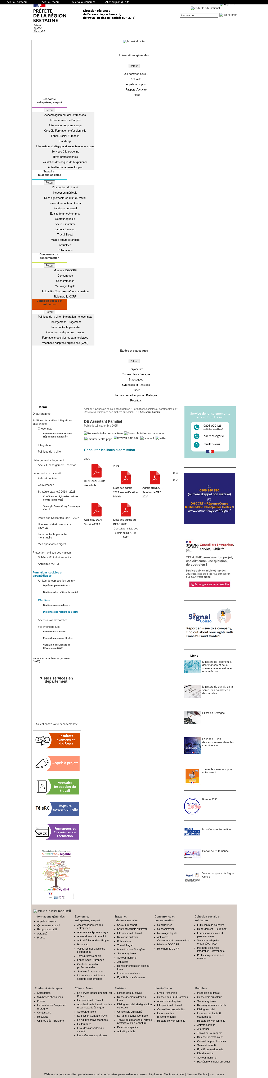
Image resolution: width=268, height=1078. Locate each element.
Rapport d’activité (136, 89)
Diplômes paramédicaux (56, 585)
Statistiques (136, 379)
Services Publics (197, 1074)
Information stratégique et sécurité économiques (65, 146)
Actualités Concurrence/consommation (65, 291)
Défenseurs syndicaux (210, 1037)
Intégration (44, 445)
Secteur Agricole (86, 1011)
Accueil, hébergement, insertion (57, 465)
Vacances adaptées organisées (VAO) (65, 342)
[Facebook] (148, 438)
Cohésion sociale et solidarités (112, 409)
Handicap (65, 141)
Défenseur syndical (128, 1027)
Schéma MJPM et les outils (55, 557)
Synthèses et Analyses (136, 384)
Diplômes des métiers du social (60, 592)
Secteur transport (65, 229)
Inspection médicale (65, 192)
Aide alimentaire (47, 478)
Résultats (136, 400)
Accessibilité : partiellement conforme (83, 1074)
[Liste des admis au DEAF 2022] (126, 515)
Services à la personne (65, 151)
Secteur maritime (65, 224)
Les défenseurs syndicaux (92, 1035)
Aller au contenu (17, 2)
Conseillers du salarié (129, 1011)
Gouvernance (46, 485)
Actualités (65, 245)
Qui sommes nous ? (136, 73)
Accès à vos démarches (52, 620)
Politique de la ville (49, 451)
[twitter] (161, 438)
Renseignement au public (212, 1005)
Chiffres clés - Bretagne (136, 374)
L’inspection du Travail (90, 1000)
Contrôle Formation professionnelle (65, 130)
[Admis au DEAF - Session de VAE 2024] (155, 483)
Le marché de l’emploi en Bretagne (136, 395)
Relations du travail (65, 208)
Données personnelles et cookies (127, 1074)
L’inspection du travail (129, 992)
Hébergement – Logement (65, 322)
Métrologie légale (65, 286)
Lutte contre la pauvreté (65, 327)
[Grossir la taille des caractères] (144, 433)
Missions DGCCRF (65, 270)
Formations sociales (54, 631)
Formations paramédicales (57, 638)
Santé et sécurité (206, 1045)
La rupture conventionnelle (92, 1019)
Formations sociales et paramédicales (65, 337)
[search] (199, 15)
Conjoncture (136, 369)
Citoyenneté (45, 428)
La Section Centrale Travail (92, 1015)
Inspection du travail (208, 992)
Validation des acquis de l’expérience (65, 162)
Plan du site (217, 1074)
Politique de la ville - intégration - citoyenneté (65, 316)
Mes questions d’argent (52, 544)
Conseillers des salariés (171, 1009)
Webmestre (51, 1074)
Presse (136, 94)
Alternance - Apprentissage (65, 125)
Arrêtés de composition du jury (56, 580)
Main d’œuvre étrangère (65, 239)
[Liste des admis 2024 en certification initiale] (126, 483)
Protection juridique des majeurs (65, 332)
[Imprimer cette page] (98, 439)
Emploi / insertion (167, 992)
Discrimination (205, 1053)
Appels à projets (136, 84)
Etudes (136, 390)
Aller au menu (50, 2)
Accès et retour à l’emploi (65, 120)
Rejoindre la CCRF (65, 296)
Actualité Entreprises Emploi (65, 167)
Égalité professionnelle (210, 1049)
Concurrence (65, 275)
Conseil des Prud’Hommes (172, 997)
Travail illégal (65, 234)
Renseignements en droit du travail (65, 197)
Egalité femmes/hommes (65, 213)
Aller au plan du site (117, 2)
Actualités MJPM (48, 564)
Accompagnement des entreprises (65, 114)
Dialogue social (206, 1009)
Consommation (65, 280)
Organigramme (41, 413)
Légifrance (155, 1074)
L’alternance (84, 1024)
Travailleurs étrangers (209, 1033)
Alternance (203, 1029)
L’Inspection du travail (65, 187)
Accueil (88, 409)
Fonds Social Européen (65, 135)
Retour (134, 65)
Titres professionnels (65, 156)
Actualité (136, 79)
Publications (65, 250)
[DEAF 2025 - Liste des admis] (96, 476)
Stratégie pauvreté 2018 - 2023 (56, 491)
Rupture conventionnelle (171, 1020)
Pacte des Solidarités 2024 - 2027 (58, 517)
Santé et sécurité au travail (65, 203)
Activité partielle (126, 1031)
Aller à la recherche (83, 2)
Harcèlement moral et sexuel (213, 1061)
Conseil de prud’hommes (211, 1041)
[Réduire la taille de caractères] (103, 433)
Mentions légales (174, 1074)
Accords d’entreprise (169, 1001)
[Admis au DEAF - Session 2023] (96, 515)
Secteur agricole (65, 218)
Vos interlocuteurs (49, 626)
